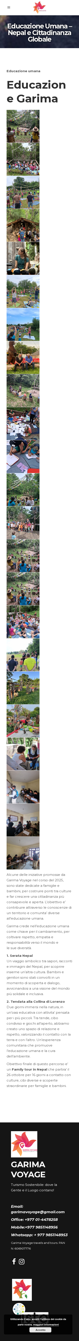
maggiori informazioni (46, 1324)
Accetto (40, 1330)
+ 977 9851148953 (51, 1235)
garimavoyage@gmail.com (38, 1212)
